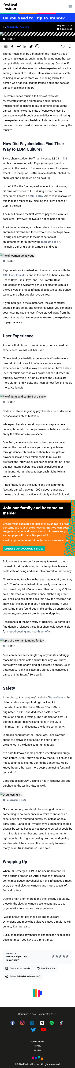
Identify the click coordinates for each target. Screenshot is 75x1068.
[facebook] (12, 46)
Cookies (37, 1050)
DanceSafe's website (16, 800)
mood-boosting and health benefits (29, 631)
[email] (6, 46)
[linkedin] (25, 46)
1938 (64, 158)
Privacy (37, 1046)
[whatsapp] (37, 46)
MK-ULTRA (36, 196)
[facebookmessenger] (18, 46)
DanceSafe (56, 697)
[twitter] (31, 46)
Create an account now (23, 548)
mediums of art (50, 241)
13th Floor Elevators (15, 275)
